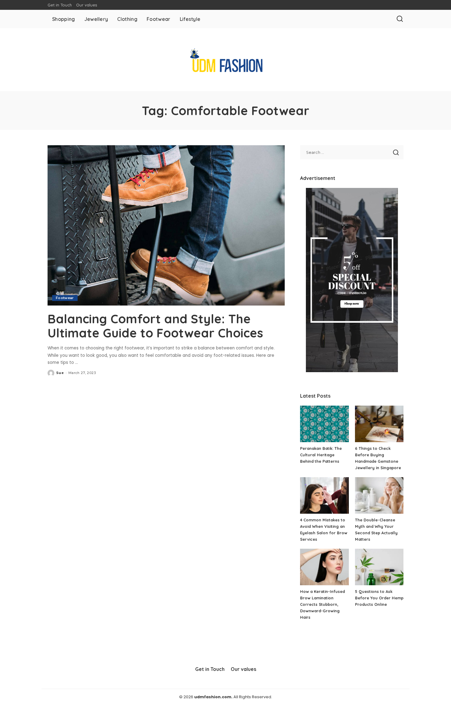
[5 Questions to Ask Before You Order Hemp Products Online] (379, 567)
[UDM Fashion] (225, 60)
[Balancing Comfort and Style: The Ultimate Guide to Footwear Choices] (166, 225)
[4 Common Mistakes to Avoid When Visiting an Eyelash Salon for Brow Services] (324, 495)
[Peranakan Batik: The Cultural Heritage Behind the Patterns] (324, 424)
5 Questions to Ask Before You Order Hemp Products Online (379, 598)
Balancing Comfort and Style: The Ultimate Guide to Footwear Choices (155, 326)
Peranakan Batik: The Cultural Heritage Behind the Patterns (321, 455)
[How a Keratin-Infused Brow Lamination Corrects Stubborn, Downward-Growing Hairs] (324, 567)
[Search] (399, 19)
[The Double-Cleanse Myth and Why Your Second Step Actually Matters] (379, 495)
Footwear (65, 298)
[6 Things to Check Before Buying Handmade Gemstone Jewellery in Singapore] (379, 424)
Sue (60, 373)
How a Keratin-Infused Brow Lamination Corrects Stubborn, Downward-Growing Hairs (322, 604)
